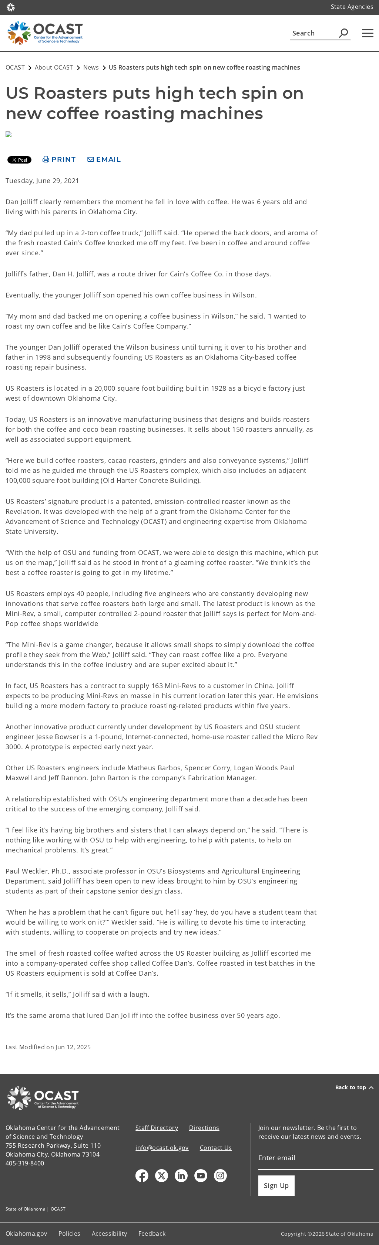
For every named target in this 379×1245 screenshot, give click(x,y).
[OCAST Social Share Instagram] (220, 1175)
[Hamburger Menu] (367, 33)
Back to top (350, 1087)
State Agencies (352, 7)
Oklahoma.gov (26, 1233)
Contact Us (216, 1148)
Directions (204, 1128)
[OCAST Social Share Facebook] (141, 1175)
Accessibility (109, 1233)
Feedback (152, 1233)
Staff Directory (156, 1128)
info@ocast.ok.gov (161, 1148)
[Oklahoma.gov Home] (11, 6)
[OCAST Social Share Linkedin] (181, 1175)
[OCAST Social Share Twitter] (161, 1175)
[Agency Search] (343, 33)
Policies (69, 1233)
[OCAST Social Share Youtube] (200, 1175)
